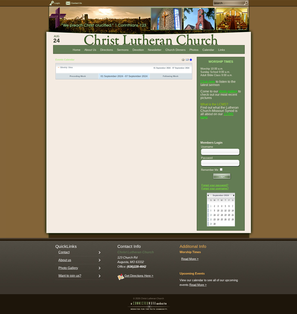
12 (225, 210)
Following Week (170, 76)
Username (207, 146)
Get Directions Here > (138, 275)
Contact (64, 252)
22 (211, 219)
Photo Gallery (68, 268)
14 (233, 210)
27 (229, 219)
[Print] (183, 60)
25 (222, 219)
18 (222, 215)
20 (229, 215)
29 (211, 224)
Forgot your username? (215, 188)
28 (233, 219)
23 (215, 219)
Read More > (190, 259)
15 (211, 215)
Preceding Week (78, 76)
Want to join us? (69, 275)
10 (218, 210)
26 (225, 219)
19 (225, 215)
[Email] (187, 60)
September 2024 (221, 195)
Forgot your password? (214, 185)
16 (215, 215)
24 (218, 219)
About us (64, 260)
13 (229, 210)
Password (207, 157)
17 (218, 215)
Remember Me (209, 169)
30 (215, 224)
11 (222, 210)
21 (233, 215)
